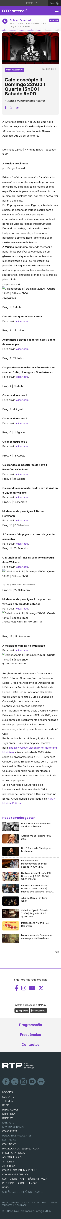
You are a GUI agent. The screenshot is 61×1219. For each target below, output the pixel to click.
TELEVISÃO (8, 1101)
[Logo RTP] (18, 1066)
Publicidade (20, 1205)
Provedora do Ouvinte (16, 1153)
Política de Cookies (37, 1202)
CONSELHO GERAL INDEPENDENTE (21, 1170)
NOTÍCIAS (7, 1092)
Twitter (15, 1081)
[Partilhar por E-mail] (17, 107)
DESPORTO (8, 1096)
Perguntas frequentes (16, 1135)
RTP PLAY (7, 1118)
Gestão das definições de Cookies (22, 1192)
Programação (30, 1024)
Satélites (8, 1161)
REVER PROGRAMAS (13, 1127)
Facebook (6, 1081)
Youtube (32, 1081)
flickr (41, 1081)
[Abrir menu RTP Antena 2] (58, 11)
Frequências (30, 1034)
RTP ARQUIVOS (10, 1109)
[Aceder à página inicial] (20, 10)
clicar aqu (22, 423)
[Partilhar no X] (11, 107)
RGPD (5, 1187)
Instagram (23, 1081)
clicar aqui (22, 321)
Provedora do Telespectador (20, 1148)
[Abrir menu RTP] (31, 3)
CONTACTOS (9, 1144)
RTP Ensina (8, 1114)
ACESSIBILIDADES (11, 1157)
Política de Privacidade (13, 1202)
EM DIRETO (8, 1122)
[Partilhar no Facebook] (5, 107)
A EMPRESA (8, 1166)
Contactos (30, 1044)
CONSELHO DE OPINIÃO (15, 1174)
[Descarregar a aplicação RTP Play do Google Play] (38, 1010)
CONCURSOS (9, 1131)
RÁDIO (5, 1105)
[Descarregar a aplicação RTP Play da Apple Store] (21, 1010)
